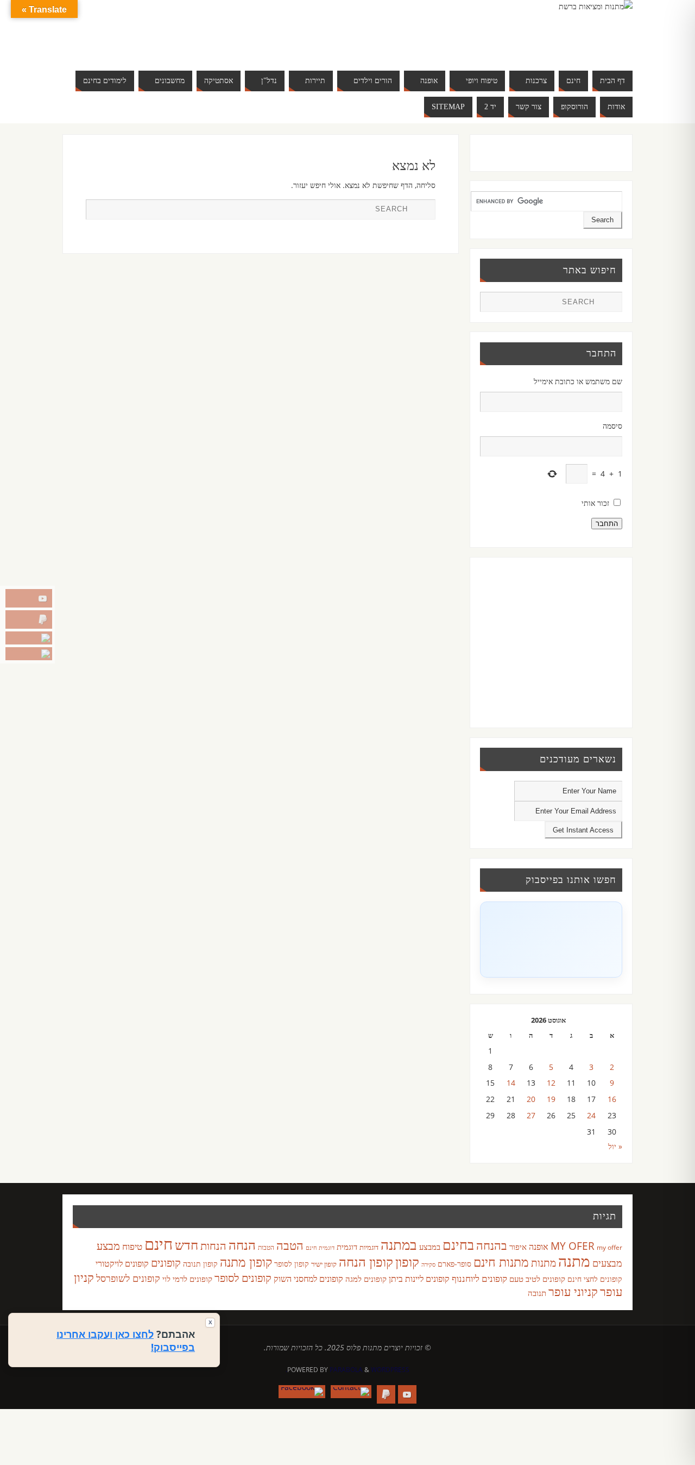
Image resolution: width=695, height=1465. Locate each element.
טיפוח (132, 1246)
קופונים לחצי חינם (594, 1279)
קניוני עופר (573, 1291)
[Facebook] (28, 653)
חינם (158, 1244)
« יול (615, 1146)
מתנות (543, 1262)
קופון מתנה (246, 1262)
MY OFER (573, 1246)
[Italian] (176, 30)
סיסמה (612, 426)
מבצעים (607, 1262)
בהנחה (491, 1245)
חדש (186, 1245)
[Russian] (143, 43)
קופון (407, 1261)
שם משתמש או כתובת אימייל (578, 381)
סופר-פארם (454, 1264)
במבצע (429, 1246)
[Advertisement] (549, 640)
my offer (609, 1247)
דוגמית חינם (320, 1247)
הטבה (290, 1245)
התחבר (607, 523)
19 (551, 1099)
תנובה (537, 1293)
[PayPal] (28, 619)
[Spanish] (165, 43)
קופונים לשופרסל (128, 1278)
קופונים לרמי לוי (187, 1278)
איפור (518, 1246)
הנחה (242, 1245)
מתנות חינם (501, 1261)
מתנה (574, 1260)
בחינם (458, 1244)
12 (551, 1083)
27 (531, 1115)
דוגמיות (368, 1247)
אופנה (538, 1247)
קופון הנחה (366, 1261)
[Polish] (219, 30)
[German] (154, 30)
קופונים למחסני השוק (308, 1279)
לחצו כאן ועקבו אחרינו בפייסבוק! (125, 1341)
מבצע (108, 1245)
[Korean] (198, 30)
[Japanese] (187, 30)
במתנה (399, 1244)
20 (531, 1099)
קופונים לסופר (242, 1277)
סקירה (428, 1264)
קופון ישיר (324, 1264)
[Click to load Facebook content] (551, 939)
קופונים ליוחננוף (479, 1278)
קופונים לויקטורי (122, 1263)
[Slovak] (154, 43)
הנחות (213, 1245)
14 (511, 1083)
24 (591, 1115)
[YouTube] (28, 598)
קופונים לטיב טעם (537, 1278)
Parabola (346, 1369)
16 (612, 1099)
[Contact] (28, 637)
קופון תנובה (200, 1264)
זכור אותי (595, 503)
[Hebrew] (165, 30)
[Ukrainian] (176, 43)
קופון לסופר (291, 1264)
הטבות (266, 1247)
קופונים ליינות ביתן (419, 1279)
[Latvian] (208, 30)
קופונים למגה (366, 1278)
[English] (143, 30)
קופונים (166, 1262)
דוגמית (347, 1246)
